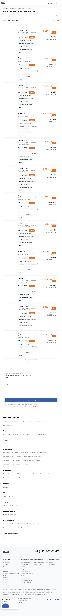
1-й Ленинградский (26, 582)
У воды (39, 524)
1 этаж (5, 443)
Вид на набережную (18, 524)
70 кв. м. (5, 478)
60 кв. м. (50, 474)
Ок (5, 606)
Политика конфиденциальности (22, 598)
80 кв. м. (13, 478)
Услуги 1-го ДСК (54, 559)
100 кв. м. (19, 474)
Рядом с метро (8, 496)
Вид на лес (6, 524)
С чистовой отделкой (39, 434)
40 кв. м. (35, 474)
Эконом (25, 465)
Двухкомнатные (28, 421)
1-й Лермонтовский (26, 580)
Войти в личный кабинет (20, 600)
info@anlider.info (18, 604)
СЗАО (11, 505)
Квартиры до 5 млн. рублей (32, 456)
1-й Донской (24, 569)
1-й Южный (24, 567)
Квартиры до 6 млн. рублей (11, 461)
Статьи (5, 569)
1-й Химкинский (25, 564)
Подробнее (5, 603)
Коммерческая (38, 569)
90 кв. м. (21, 478)
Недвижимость (38, 559)
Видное (5, 487)
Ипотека (51, 562)
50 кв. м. (42, 474)
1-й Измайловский (26, 576)
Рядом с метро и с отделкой (30, 528)
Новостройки (37, 564)
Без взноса (6, 452)
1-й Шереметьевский (27, 573)
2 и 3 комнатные (8, 425)
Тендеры (5, 571)
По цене (55, 20)
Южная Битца (25, 578)
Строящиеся (18, 537)
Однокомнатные (15, 421)
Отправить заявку (31, 400)
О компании (7, 559)
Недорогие (24, 452)
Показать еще (31, 361)
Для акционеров (7, 567)
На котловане (7, 537)
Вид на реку (31, 524)
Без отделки (16, 434)
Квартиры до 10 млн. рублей (39, 452)
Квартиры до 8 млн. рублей (11, 465)
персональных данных (31, 404)
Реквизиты (6, 577)
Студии (5, 421)
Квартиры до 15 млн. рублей (12, 456)
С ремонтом (26, 434)
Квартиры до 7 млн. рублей (31, 461)
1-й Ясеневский (25, 571)
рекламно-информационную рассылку (29, 406)
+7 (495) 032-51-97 (51, 3)
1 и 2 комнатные (40, 421)
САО (16, 505)
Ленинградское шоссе (10, 514)
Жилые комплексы (27, 559)
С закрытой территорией (11, 528)
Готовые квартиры (39, 567)
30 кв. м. (27, 474)
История (5, 564)
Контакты (5, 579)
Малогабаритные (8, 474)
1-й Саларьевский (26, 562)
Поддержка (6, 582)
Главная (5, 8)
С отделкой (6, 434)
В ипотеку (15, 452)
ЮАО (5, 505)
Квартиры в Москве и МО (41, 562)
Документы (52, 564)
